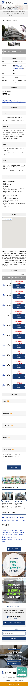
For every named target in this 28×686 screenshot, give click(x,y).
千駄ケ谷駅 (4, 535)
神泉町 (9, 520)
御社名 (4, 401)
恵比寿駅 (9, 537)
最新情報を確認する (18, 286)
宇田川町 (8, 518)
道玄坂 (3, 518)
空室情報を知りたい (9, 456)
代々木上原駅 (10, 530)
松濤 (13, 520)
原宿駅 (15, 535)
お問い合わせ (14, 549)
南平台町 (4, 520)
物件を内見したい (9, 454)
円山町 (13, 518)
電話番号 (5, 437)
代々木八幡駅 (18, 530)
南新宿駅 (10, 535)
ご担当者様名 (6, 413)
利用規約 (5, 677)
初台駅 (17, 532)
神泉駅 (20, 539)
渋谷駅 (17, 65)
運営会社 (10, 677)
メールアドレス (6, 425)
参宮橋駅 (21, 535)
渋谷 (17, 520)
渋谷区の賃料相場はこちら (8, 100)
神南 (18, 518)
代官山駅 (11, 532)
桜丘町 (21, 518)
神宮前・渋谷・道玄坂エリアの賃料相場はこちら (14, 102)
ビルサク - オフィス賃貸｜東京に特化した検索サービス (7, 2)
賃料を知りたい (19, 454)
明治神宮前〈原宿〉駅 (7, 539)
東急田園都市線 (16, 68)
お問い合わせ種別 (7, 449)
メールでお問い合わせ (15, 622)
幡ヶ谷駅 (4, 537)
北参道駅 (22, 532)
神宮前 (23, 520)
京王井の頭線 (16, 67)
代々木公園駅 (5, 532)
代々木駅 (4, 530)
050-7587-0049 (15, 617)
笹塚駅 (3, 541)
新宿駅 (14, 537)
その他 (17, 457)
